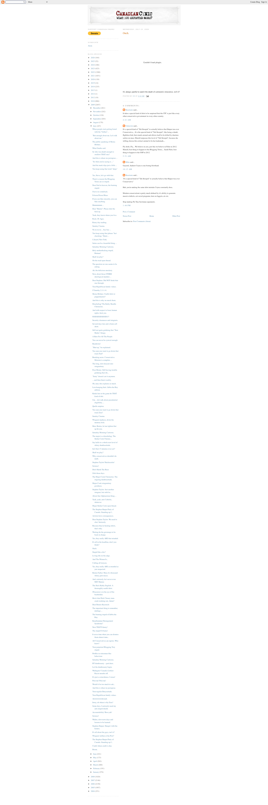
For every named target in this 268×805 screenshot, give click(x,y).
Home (151, 216)
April (95, 761)
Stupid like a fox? (99, 552)
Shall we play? (97, 257)
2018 (93, 86)
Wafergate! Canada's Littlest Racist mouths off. (102, 672)
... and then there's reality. (101, 380)
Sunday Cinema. (98, 226)
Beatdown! (96, 343)
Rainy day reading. (99, 222)
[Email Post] (147, 96)
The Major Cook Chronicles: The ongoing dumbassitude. (105, 478)
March (95, 764)
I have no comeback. (100, 191)
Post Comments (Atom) (142, 221)
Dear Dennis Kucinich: (101, 604)
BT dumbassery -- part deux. (103, 663)
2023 (93, 68)
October (96, 115)
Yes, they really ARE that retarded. (105, 538)
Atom (90, 45)
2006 (93, 784)
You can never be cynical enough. (105, 340)
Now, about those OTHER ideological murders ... (102, 275)
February (96, 768)
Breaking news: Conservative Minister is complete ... (103, 358)
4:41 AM (127, 120)
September (97, 118)
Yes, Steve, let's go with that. (103, 175)
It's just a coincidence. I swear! (103, 677)
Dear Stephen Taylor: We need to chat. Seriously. (104, 520)
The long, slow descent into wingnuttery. (102, 365)
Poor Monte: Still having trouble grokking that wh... (104, 371)
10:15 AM (127, 169)
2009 (93, 104)
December (97, 108)
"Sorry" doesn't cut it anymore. (103, 376)
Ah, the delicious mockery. (102, 270)
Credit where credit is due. (102, 746)
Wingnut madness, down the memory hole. (103, 421)
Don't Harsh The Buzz (100, 469)
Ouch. (94, 548)
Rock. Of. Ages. (98, 218)
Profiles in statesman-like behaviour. (101, 654)
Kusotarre (129, 110)
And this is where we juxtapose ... (104, 158)
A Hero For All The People (102, 336)
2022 (93, 72)
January (96, 772)
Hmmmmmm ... (98, 205)
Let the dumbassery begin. (102, 667)
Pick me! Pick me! (99, 680)
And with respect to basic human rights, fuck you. (104, 311)
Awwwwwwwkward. (99, 698)
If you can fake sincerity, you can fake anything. (104, 200)
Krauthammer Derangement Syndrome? (102, 622)
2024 (93, 65)
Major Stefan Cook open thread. (104, 505)
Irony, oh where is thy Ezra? (102, 702)
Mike (128, 162)
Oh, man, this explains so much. (104, 383)
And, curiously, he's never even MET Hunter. (104, 580)
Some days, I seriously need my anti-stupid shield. (104, 707)
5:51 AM (127, 156)
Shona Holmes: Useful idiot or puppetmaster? (103, 295)
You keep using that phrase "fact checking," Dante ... (104, 234)
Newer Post (127, 216)
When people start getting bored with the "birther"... (104, 130)
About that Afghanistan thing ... (104, 496)
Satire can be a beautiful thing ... (104, 243)
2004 (93, 791)
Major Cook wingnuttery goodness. (101, 484)
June (95, 754)
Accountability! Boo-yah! (102, 712)
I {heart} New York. (99, 239)
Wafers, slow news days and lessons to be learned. (102, 720)
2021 (93, 75)
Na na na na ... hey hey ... (101, 229)
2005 (93, 787)
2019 (93, 83)
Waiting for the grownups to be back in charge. (104, 533)
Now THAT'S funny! (100, 627)
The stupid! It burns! (100, 630)
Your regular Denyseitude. (102, 691)
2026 (93, 57)
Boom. (94, 749)
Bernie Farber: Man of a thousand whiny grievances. (105, 574)
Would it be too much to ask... (103, 684)
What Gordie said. (99, 148)
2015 (93, 90)
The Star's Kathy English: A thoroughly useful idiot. (102, 586)
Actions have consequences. (103, 516)
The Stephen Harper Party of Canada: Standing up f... (103, 510)
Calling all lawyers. (99, 563)
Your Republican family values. (104, 286)
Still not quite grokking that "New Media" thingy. (105, 331)
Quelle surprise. (98, 406)
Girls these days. (98, 473)
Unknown (129, 126)
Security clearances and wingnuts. (105, 320)
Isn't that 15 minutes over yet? (103, 449)
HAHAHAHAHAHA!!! (100, 316)
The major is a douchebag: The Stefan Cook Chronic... (104, 437)
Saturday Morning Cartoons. (103, 246)
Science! (95, 466)
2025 (93, 61)
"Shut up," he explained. (101, 347)
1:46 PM (127, 205)
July (95, 126)
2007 (93, 780)
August (96, 122)
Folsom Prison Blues (100, 195)
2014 (93, 94)
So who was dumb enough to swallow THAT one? (103, 153)
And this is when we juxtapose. (104, 688)
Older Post (176, 216)
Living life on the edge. (101, 555)
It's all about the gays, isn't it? (103, 732)
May (95, 757)
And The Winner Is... (100, 559)
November (97, 111)
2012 (93, 97)
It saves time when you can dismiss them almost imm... (105, 635)
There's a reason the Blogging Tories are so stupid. (103, 180)
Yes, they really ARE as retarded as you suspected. (105, 568)
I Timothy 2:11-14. (99, 290)
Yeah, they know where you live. (104, 215)
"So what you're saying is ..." (102, 161)
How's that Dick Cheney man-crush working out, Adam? (103, 599)
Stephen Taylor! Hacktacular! (103, 462)
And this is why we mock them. (104, 300)
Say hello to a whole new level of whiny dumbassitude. (104, 443)
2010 (93, 101)
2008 (93, 776)
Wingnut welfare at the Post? (103, 736)
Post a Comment (129, 211)
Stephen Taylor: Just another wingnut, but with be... (103, 490)
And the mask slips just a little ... (104, 165)
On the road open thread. (101, 260)
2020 (93, 79)
